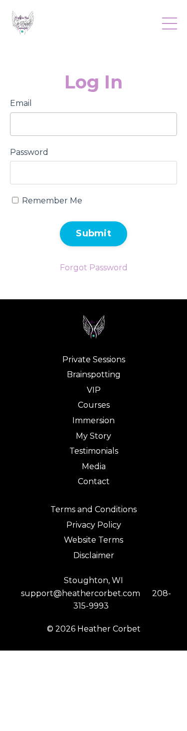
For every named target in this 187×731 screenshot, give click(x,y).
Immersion (93, 420)
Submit (93, 233)
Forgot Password (94, 267)
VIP (94, 390)
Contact (94, 481)
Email (21, 103)
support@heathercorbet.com (80, 593)
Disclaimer (93, 555)
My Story (93, 436)
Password (29, 152)
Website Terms (93, 540)
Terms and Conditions (93, 509)
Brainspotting (94, 374)
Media (94, 466)
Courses (94, 405)
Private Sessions (93, 359)
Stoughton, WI (93, 580)
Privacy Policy (93, 525)
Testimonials (93, 451)
